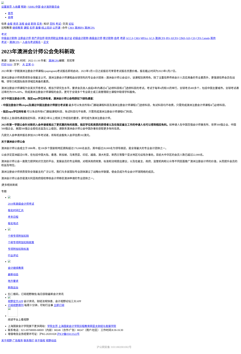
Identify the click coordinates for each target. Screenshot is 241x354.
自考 (116, 38)
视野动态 (51, 340)
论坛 (71, 23)
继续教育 (17, 27)
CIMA (182, 38)
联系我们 (29, 340)
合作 (64, 27)
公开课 (56, 27)
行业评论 (13, 255)
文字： (24, 64)
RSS (9, 64)
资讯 (15, 23)
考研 (122, 38)
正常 (28, 64)
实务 (39, 23)
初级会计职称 (81, 38)
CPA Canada (203, 38)
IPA (168, 38)
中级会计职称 (9, 38)
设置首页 (6, 6)
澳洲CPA (89, 27)
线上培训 (46, 27)
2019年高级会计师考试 (21, 203)
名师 (32, 27)
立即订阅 (59, 305)
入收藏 (16, 6)
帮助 (23, 6)
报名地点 (13, 223)
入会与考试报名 (31, 42)
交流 (65, 23)
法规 (21, 23)
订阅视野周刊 (16, 305)
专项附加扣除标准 (18, 249)
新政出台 (13, 287)
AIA (188, 38)
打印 (4, 64)
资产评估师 (38, 38)
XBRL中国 (34, 6)
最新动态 (13, 274)
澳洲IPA (79, 27)
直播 (38, 27)
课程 (26, 27)
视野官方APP (15, 301)
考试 (58, 23)
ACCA (129, 38)
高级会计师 (95, 38)
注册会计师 (24, 38)
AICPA (174, 38)
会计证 (68, 38)
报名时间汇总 (16, 210)
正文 (46, 42)
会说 (27, 23)
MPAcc (144, 38)
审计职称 (108, 38)
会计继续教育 (16, 268)
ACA (151, 38)
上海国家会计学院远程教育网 (75, 326)
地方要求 (13, 281)
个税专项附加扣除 (18, 235)
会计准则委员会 (50, 6)
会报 (9, 23)
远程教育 (6, 27)
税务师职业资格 (54, 38)
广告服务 (17, 340)
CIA (193, 38)
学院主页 (52, 326)
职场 (33, 23)
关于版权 (40, 340)
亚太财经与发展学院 (104, 326)
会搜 (10, 17)
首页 (10, 13)
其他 (213, 38)
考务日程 (13, 217)
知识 (46, 23)
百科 (52, 23)
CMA (71, 27)
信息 (4, 23)
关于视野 (6, 340)
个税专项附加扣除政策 (21, 242)
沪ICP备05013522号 (68, 334)
